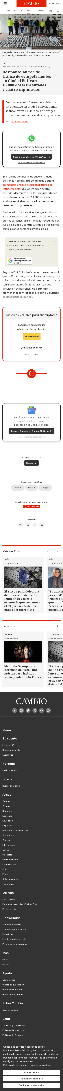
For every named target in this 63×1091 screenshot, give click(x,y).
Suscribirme (31, 336)
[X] (34, 710)
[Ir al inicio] (31, 3)
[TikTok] (28, 710)
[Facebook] (14, 710)
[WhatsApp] (48, 710)
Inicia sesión (31, 354)
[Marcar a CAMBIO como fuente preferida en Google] (31, 261)
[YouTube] (41, 710)
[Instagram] (21, 710)
